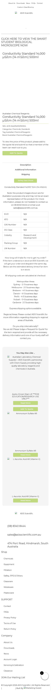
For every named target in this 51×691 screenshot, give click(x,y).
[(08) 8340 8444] (4, 527)
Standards (25, 129)
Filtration (8, 570)
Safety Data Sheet (25, 180)
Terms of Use (10, 623)
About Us (11, 3)
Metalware (8, 587)
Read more (25, 403)
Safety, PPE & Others (13, 576)
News (28, 3)
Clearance (8, 671)
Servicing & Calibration (14, 665)
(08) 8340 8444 (16, 526)
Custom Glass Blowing (25, 7)
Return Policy (10, 629)
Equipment (9, 564)
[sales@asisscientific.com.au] (4, 536)
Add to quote (16, 153)
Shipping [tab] (25, 174)
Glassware (8, 581)
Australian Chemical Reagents (15, 114)
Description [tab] (25, 165)
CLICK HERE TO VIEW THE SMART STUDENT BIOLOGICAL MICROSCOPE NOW (24, 42)
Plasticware (9, 593)
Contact (40, 3)
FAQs (33, 3)
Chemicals (16, 129)
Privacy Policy (10, 617)
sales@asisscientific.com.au (24, 534)
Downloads (21, 3)
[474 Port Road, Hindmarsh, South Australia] (4, 545)
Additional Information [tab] (25, 170)
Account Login (10, 659)
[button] (25, 34)
